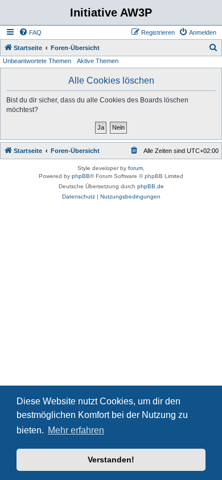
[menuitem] (30, 32)
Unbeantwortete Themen (37, 60)
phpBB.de (150, 186)
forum (135, 168)
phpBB (81, 176)
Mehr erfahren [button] (76, 430)
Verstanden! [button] (111, 459)
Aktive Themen (97, 60)
